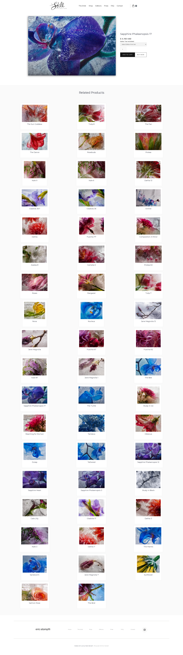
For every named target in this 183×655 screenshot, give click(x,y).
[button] (133, 6)
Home (69, 629)
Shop (91, 6)
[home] (58, 6)
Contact (120, 6)
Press (106, 6)
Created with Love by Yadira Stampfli (83, 646)
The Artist (82, 6)
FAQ (112, 6)
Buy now (140, 55)
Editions (98, 6)
